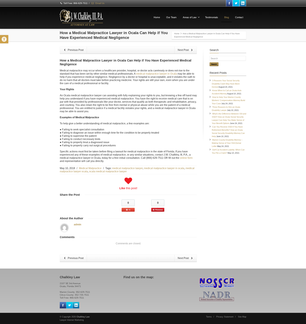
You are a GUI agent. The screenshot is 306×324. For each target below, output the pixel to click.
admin (77, 224)
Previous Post (75, 50)
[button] (4, 39)
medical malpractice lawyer (127, 168)
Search (214, 64)
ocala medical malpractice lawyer (108, 171)
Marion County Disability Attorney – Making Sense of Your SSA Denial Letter (227, 143)
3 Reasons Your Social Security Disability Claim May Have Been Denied (226, 84)
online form (186, 158)
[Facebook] (229, 3)
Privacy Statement (224, 317)
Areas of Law (190, 17)
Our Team (171, 17)
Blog (226, 17)
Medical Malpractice (90, 168)
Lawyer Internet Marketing (72, 320)
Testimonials (211, 17)
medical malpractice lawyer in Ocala (156, 73)
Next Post (183, 50)
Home (157, 17)
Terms (209, 317)
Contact (239, 17)
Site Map (242, 317)
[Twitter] (236, 3)
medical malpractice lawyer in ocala (164, 168)
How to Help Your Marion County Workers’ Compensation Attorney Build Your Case (228, 100)
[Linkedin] (243, 3)
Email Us (99, 3)
